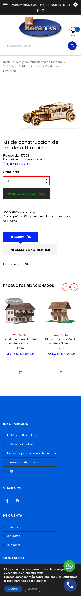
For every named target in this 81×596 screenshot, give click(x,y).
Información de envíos (22, 462)
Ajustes (32, 589)
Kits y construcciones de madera (39, 62)
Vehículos (10, 66)
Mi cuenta (13, 544)
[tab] (20, 237)
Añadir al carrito (29, 193)
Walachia (20, 334)
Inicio (7, 62)
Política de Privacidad (21, 435)
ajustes (41, 581)
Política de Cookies (20, 444)
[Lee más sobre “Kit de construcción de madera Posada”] (20, 361)
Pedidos (12, 527)
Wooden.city (26, 212)
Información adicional (30, 250)
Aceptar (13, 589)
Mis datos (13, 536)
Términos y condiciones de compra (31, 453)
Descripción (20, 237)
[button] (60, 361)
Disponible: (11, 159)
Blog (9, 471)
